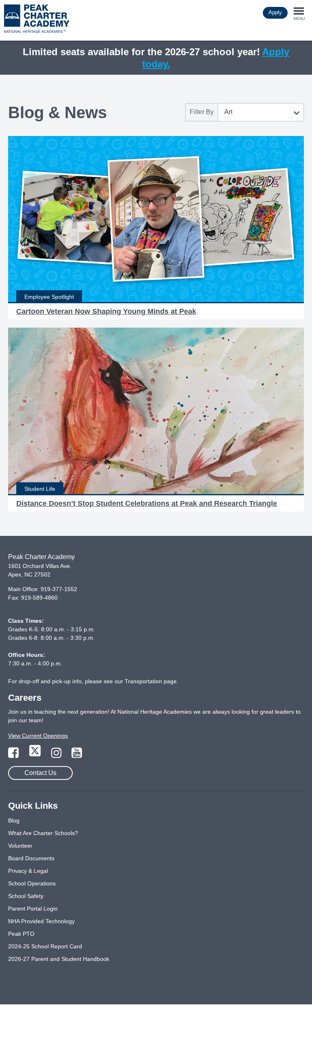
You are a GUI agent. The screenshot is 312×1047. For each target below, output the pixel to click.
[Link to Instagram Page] (57, 755)
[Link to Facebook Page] (14, 755)
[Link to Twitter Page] (35, 755)
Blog (14, 820)
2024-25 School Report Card (45, 946)
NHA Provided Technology (41, 921)
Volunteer (20, 845)
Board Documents (31, 858)
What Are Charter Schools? (43, 833)
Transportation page (151, 681)
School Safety (25, 896)
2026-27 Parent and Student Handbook (58, 959)
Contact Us (40, 772)
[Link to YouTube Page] (77, 755)
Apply (275, 12)
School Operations (32, 883)
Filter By (202, 111)
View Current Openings (38, 735)
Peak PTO (21, 933)
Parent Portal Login (33, 908)
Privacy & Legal (28, 871)
